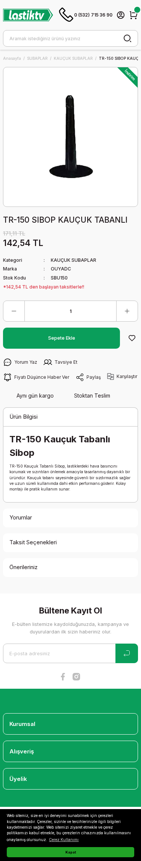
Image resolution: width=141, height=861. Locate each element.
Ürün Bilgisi (23, 416)
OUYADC (61, 269)
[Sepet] (133, 15)
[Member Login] (120, 15)
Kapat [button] (70, 852)
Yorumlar (20, 517)
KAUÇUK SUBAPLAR (73, 260)
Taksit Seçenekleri (33, 542)
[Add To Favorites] (132, 338)
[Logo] (28, 15)
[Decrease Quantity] (13, 311)
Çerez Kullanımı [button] (64, 839)
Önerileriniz (23, 567)
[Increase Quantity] (127, 311)
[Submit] (126, 653)
